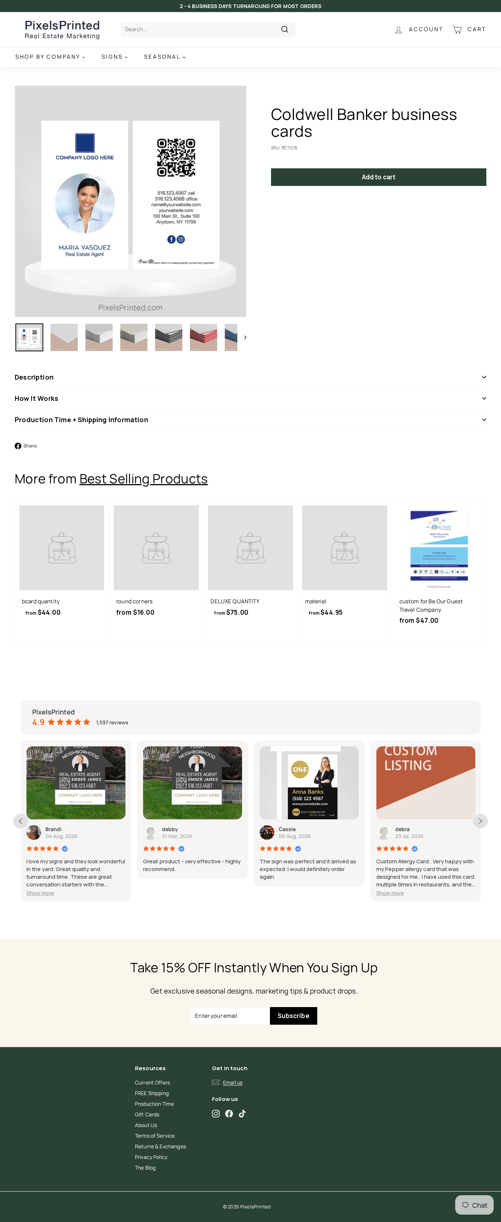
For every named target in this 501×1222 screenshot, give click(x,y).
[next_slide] (480, 821)
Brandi (53, 829)
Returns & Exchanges (160, 1146)
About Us (146, 1125)
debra (402, 829)
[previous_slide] (20, 821)
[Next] (241, 337)
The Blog (145, 1167)
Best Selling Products (144, 478)
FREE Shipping (152, 1093)
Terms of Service (155, 1135)
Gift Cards (147, 1114)
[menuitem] (50, 57)
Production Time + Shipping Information (81, 419)
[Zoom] (130, 201)
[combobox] (208, 29)
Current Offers (152, 1082)
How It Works (36, 398)
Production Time (154, 1103)
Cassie (287, 829)
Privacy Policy (151, 1156)
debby (170, 829)
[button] (40, 893)
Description (34, 377)
